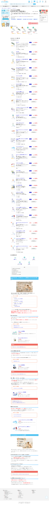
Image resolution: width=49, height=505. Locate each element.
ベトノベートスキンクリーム (19, 146)
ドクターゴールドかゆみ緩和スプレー (21, 238)
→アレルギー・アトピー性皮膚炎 (18, 298)
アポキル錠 (12, 31)
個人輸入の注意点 (6, 492)
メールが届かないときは (20, 495)
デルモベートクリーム (19, 99)
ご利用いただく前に (6, 495)
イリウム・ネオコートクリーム (20, 122)
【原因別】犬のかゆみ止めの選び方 (16, 268)
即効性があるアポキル (16, 325)
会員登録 (29, 2)
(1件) (14, 79)
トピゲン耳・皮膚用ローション (20, 91)
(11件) (20, 33)
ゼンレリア (18, 31)
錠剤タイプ (20, 16)
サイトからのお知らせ (20, 497)
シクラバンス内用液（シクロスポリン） (21, 207)
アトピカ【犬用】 (34, 31)
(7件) (14, 55)
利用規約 (5, 496)
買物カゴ (45, 2)
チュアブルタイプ (25, 16)
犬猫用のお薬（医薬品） (15, 6)
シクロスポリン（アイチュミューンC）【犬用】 (22, 107)
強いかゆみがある (13, 19)
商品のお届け (20, 493)
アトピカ (17, 357)
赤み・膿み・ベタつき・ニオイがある (27, 19)
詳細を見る (33, 44)
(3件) (14, 158)
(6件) (25, 33)
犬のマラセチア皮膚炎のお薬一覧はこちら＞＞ (19, 402)
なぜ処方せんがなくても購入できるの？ (9, 493)
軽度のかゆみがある (14, 273)
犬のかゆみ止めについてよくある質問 (16, 274)
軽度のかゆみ (35, 19)
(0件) (36, 33)
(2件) (14, 87)
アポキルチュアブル (24, 31)
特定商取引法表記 (6, 497)
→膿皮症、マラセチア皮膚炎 (17, 303)
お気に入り (34, 2)
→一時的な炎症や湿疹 (17, 306)
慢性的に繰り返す (19, 19)
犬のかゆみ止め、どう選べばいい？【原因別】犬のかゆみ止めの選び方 (43, 17)
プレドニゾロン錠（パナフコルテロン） (30, 31)
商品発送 (20, 492)
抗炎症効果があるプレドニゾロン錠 (18, 327)
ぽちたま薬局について (6, 6)
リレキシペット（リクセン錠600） (18, 388)
